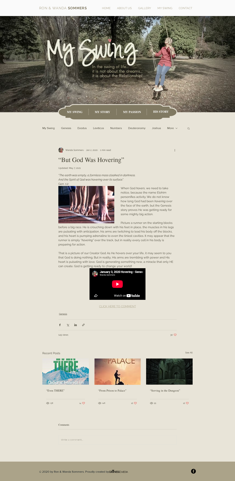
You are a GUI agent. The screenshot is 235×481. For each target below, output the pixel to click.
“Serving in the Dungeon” (165, 390)
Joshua (156, 128)
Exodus (82, 128)
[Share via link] (83, 324)
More (170, 128)
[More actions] (175, 150)
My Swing (48, 128)
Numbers (116, 128)
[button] (188, 128)
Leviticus (98, 128)
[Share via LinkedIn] (75, 324)
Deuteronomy (136, 128)
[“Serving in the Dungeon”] (169, 372)
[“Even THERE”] (65, 372)
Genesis (66, 128)
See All (189, 352)
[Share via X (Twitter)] (67, 324)
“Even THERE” (55, 390)
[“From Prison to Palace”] (117, 372)
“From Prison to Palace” (112, 390)
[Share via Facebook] (59, 324)
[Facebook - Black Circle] (193, 471)
